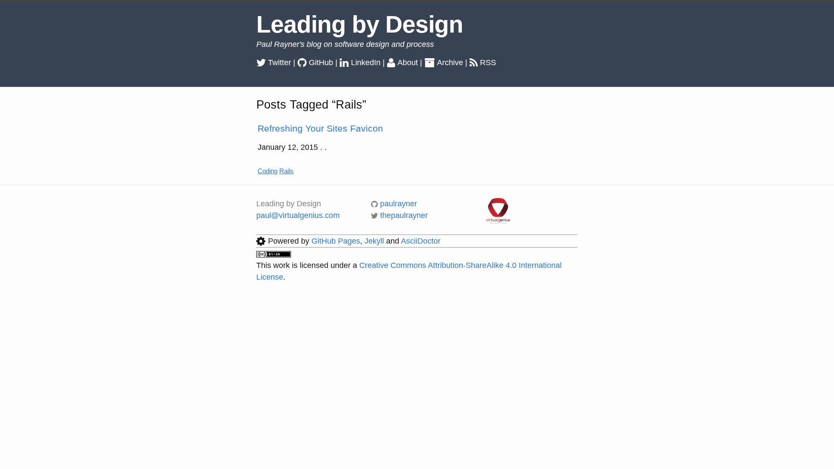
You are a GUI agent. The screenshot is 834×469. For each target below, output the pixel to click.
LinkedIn (366, 62)
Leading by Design (359, 24)
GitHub (321, 62)
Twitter (279, 62)
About (407, 62)
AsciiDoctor (420, 241)
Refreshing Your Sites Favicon (320, 128)
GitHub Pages (335, 241)
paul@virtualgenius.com (298, 215)
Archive (450, 62)
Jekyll (374, 241)
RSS (488, 62)
